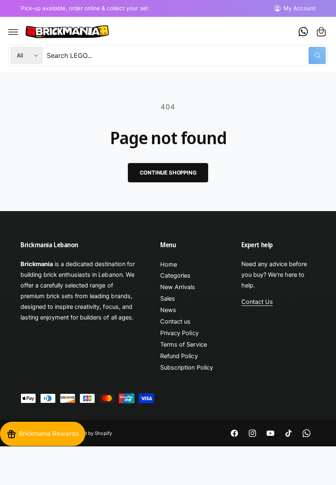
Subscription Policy (186, 367)
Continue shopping (168, 172)
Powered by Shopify (89, 433)
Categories (175, 275)
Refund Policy (179, 356)
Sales (167, 298)
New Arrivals (177, 287)
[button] (13, 32)
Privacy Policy (179, 333)
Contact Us (257, 302)
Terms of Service (183, 344)
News (168, 310)
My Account (300, 8)
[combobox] (186, 55)
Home (168, 264)
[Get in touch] (303, 32)
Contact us (175, 321)
